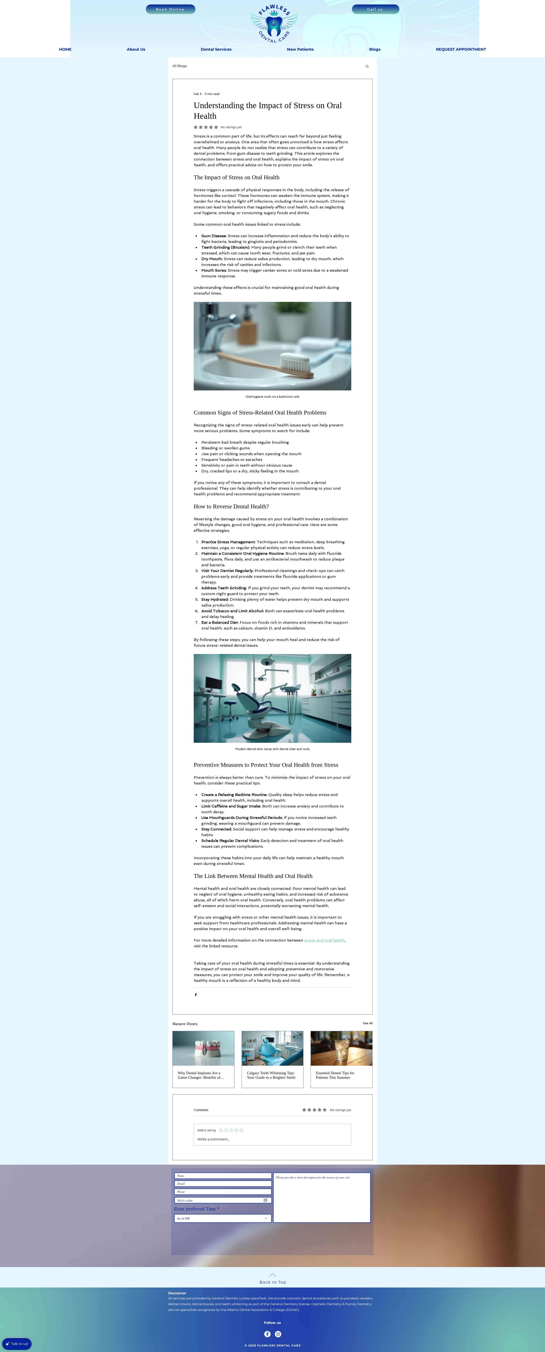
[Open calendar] (265, 1200)
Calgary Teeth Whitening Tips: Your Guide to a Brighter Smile (271, 1075)
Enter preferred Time (195, 1208)
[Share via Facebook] (196, 995)
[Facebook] (267, 1334)
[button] (367, 66)
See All (368, 1023)
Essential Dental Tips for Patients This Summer (335, 1075)
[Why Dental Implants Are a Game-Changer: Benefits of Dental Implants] (203, 1048)
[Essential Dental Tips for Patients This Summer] (341, 1048)
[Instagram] (278, 1334)
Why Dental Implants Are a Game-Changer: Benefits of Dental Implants (199, 1075)
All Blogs (179, 66)
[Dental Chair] (272, 1048)
